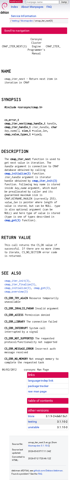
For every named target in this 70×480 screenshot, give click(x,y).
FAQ (49, 6)
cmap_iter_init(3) (44, 180)
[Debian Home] (4, 7)
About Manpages (32, 6)
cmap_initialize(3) (17, 173)
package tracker (38, 386)
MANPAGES (16, 1)
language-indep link (40, 380)
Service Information (23, 16)
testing (15, 21)
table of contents (40, 401)
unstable (33, 427)
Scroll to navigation (16, 30)
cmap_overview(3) (16, 291)
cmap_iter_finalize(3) (19, 284)
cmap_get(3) (12, 220)
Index (14, 6)
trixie (31, 416)
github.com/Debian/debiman (48, 470)
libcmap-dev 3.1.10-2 (38, 445)
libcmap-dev (27, 21)
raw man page (37, 391)
